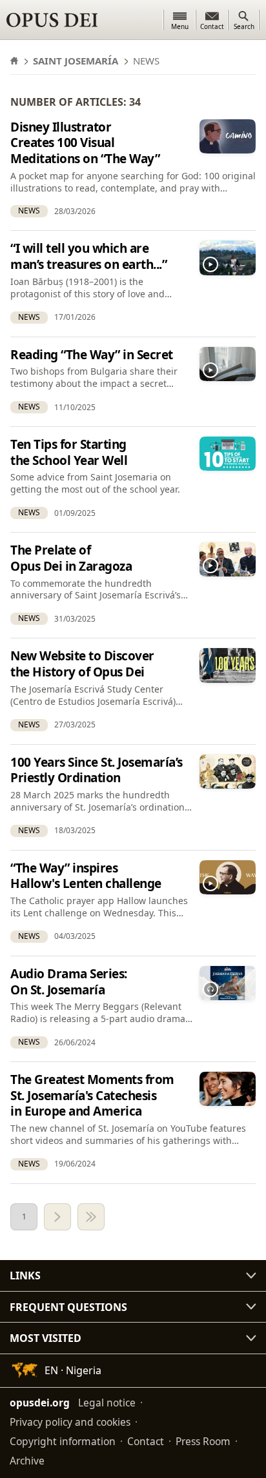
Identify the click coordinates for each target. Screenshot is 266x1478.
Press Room (203, 1441)
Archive (27, 1460)
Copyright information (63, 1441)
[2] (57, 1216)
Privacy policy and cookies (70, 1422)
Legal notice (107, 1402)
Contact (145, 1441)
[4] (91, 1216)
